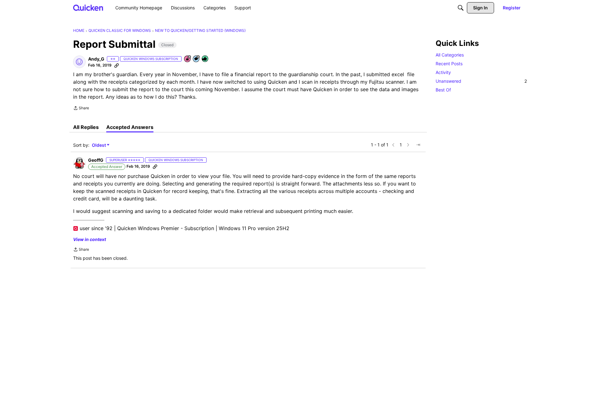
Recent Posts (449, 63)
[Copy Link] (116, 65)
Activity (443, 72)
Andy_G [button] (96, 59)
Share (81, 109)
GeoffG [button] (95, 160)
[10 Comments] (196, 59)
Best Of (443, 89)
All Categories (450, 54)
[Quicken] (88, 7)
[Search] (460, 7)
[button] (79, 62)
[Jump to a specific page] (418, 145)
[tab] (85, 127)
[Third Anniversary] (188, 59)
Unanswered (481, 81)
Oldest (99, 145)
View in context (89, 239)
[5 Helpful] (205, 59)
